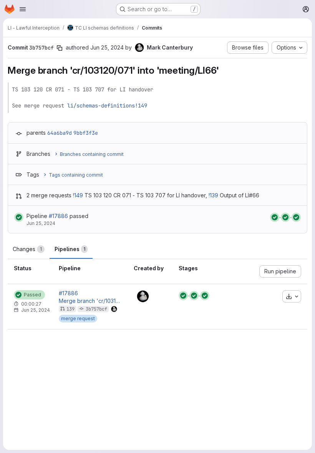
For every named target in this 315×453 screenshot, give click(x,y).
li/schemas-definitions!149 (107, 105)
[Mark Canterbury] (143, 296)
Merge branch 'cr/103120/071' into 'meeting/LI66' (90, 301)
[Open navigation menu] (23, 9)
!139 (213, 195)
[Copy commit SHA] (59, 48)
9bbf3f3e (85, 132)
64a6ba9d (59, 132)
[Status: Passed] (18, 217)
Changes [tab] (27, 249)
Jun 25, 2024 (107, 47)
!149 (78, 195)
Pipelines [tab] (70, 249)
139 (70, 309)
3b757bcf (96, 309)
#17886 (58, 216)
